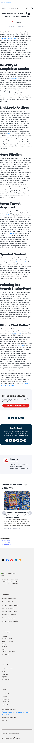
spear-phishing (5, 215)
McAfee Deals (6, 544)
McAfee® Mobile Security (10, 621)
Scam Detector (7, 540)
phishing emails (14, 79)
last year (21, 345)
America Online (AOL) (9, 38)
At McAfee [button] (13, 8)
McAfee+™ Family (7, 602)
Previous (4, 513)
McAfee (18, 22)
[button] (32, 8)
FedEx (9, 134)
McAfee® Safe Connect (9, 611)
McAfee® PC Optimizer (9, 615)
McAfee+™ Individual (9, 599)
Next (30, 513)
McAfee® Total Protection (10, 605)
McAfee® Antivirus (8, 608)
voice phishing (16, 333)
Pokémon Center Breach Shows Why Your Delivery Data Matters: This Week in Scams (16, 515)
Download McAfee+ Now (16, 405)
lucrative (11, 233)
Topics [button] (4, 8)
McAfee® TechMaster (9, 618)
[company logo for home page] (6, 3)
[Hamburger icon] (30, 3)
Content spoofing (22, 262)
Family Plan (6, 542)
